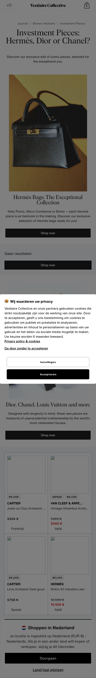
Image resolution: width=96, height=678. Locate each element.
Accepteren (48, 374)
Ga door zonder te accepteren (26, 348)
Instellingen (48, 362)
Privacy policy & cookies (22, 341)
